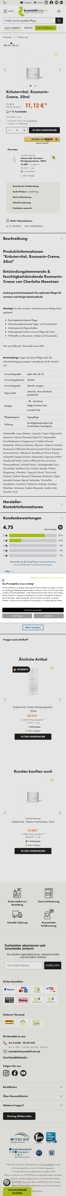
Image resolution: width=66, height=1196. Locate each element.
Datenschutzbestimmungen (41, 577)
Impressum (59, 577)
